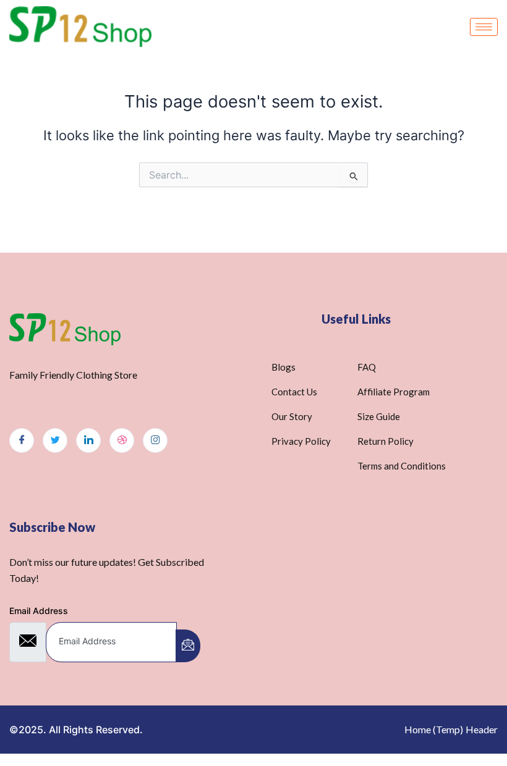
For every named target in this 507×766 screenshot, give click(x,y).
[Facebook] (21, 440)
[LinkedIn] (88, 440)
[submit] (188, 645)
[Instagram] (155, 440)
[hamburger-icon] (484, 27)
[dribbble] (121, 440)
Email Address (38, 610)
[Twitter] (55, 440)
